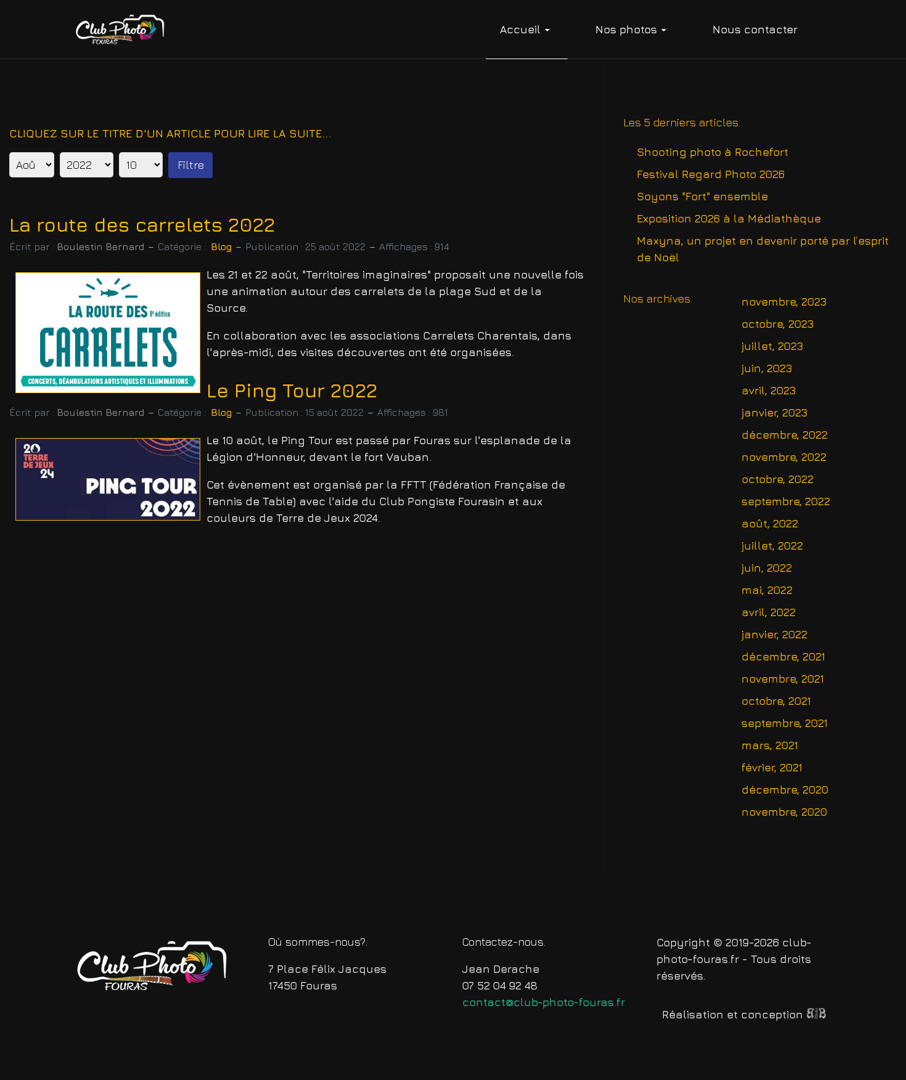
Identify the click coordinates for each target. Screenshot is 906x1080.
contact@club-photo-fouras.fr (543, 1002)
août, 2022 (769, 523)
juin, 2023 (766, 368)
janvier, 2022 (774, 634)
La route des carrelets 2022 (142, 224)
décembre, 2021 (783, 656)
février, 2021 (771, 767)
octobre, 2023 (777, 323)
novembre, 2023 (783, 301)
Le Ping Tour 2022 (291, 390)
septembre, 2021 (784, 723)
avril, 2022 (768, 612)
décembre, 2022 (784, 434)
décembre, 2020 (784, 789)
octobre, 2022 (777, 479)
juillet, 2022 (772, 545)
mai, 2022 (767, 589)
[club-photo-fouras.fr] (121, 29)
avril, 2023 (768, 390)
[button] (527, 29)
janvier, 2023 (774, 412)
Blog (221, 246)
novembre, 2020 (784, 811)
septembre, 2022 (785, 501)
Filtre (191, 164)
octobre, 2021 (776, 700)
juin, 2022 (766, 567)
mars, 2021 (769, 745)
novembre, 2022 (783, 456)
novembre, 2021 (782, 678)
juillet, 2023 (772, 345)
